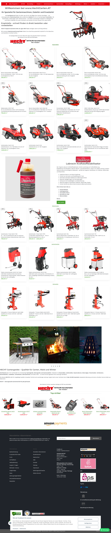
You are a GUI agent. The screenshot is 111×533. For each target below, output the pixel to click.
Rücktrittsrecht (37, 454)
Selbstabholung (13, 462)
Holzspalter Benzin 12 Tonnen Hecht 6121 (95, 312)
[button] (14, 63)
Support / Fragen (14, 465)
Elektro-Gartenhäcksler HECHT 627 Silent (11, 272)
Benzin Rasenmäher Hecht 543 (64, 72)
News (11, 473)
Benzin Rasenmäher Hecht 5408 (9, 72)
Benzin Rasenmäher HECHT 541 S (37, 72)
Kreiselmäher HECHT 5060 (63, 108)
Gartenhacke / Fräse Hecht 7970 (37, 234)
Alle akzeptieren (88, 519)
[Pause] (54, 329)
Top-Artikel (55, 393)
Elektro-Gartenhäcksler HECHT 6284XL (66, 272)
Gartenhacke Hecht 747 (90, 234)
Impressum (15, 528)
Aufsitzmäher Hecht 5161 (7, 145)
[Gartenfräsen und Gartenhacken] (83, 25)
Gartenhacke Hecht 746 (62, 234)
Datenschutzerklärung (36, 438)
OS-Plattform (13, 460)
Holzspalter (55, 284)
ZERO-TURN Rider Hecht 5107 (91, 108)
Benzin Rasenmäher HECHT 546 (92, 72)
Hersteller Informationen (39, 452)
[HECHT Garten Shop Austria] (6, 4)
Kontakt (35, 462)
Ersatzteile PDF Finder (15, 454)
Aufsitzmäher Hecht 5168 (63, 145)
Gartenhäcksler (55, 244)
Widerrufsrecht (37, 473)
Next (107, 408)
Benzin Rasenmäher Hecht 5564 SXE (38, 108)
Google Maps (13, 470)
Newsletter (12, 481)
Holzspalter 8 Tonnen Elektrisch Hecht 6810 (68, 312)
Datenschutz (23, 528)
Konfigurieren (88, 523)
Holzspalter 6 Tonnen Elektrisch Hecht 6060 (12, 312)
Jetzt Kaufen (61, 202)
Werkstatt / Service (14, 468)
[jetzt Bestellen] (27, 178)
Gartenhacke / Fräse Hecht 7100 (9, 234)
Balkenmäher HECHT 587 (7, 108)
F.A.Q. (11, 457)
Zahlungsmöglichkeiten (15, 476)
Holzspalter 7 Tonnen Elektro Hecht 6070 (39, 312)
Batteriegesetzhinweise (39, 470)
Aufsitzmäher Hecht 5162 (35, 145)
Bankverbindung (14, 452)
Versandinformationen (15, 478)
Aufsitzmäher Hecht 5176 (90, 145)
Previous (3, 408)
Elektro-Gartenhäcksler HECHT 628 (37, 272)
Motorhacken (55, 206)
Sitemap (35, 465)
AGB (34, 460)
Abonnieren (96, 438)
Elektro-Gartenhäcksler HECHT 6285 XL (94, 272)
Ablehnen (88, 527)
